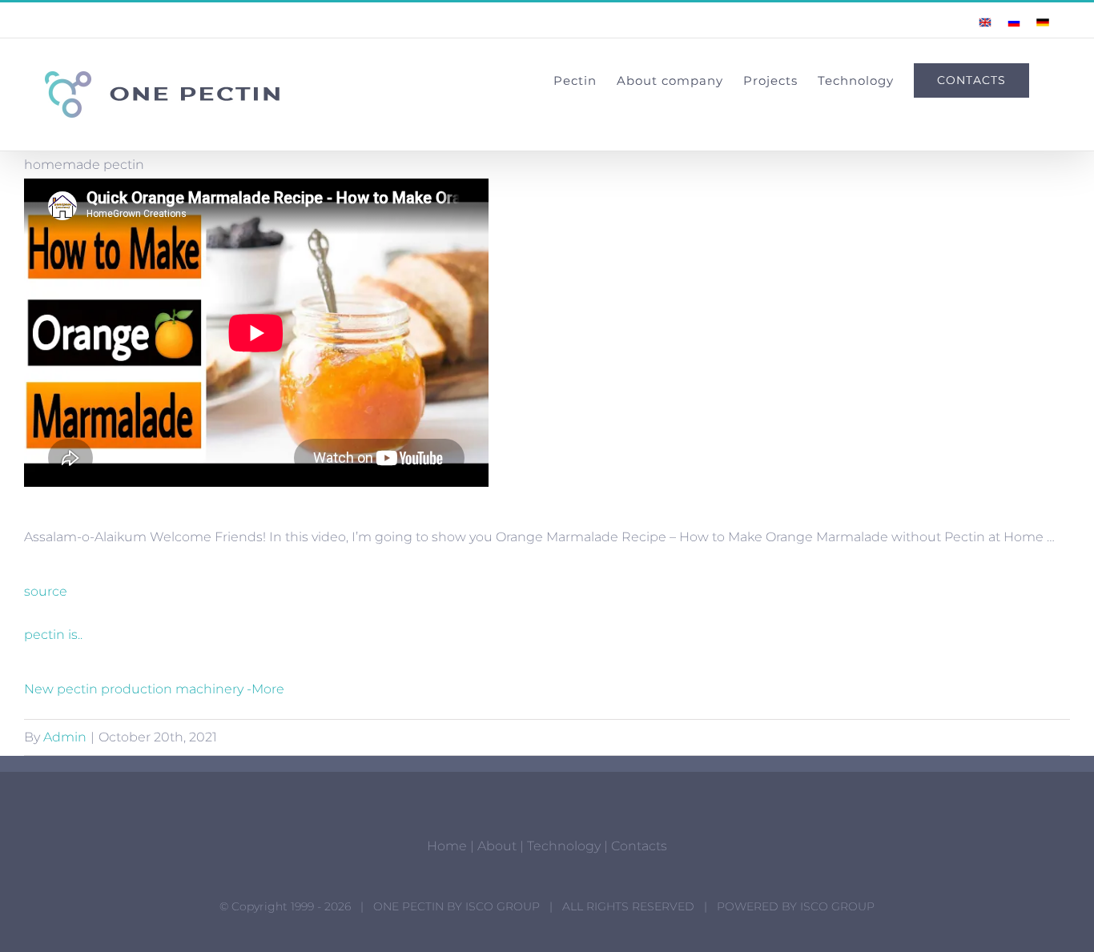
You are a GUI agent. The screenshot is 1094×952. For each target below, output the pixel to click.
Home (447, 846)
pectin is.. (53, 634)
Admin (64, 737)
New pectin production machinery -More (154, 689)
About (497, 846)
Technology (564, 846)
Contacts (639, 846)
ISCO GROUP (502, 906)
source (45, 591)
